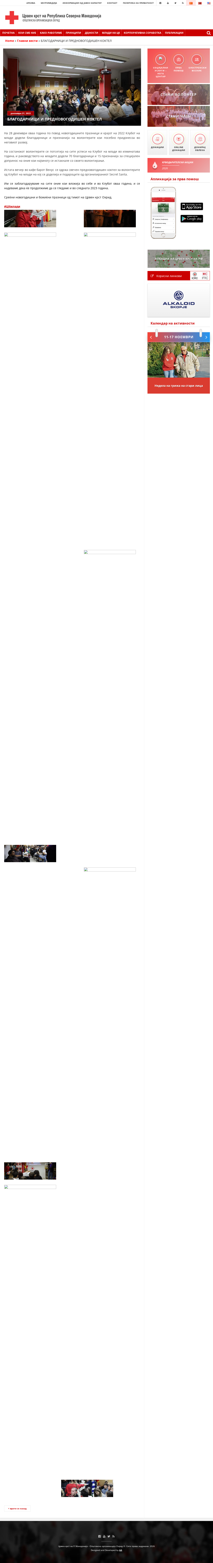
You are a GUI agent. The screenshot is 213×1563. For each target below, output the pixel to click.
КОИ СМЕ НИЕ (27, 33)
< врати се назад (17, 1508)
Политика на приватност (138, 2)
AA (120, 1550)
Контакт (112, 2)
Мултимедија (49, 2)
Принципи (73, 33)
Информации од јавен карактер (82, 2)
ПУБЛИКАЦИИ (174, 33)
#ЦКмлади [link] (12, 206)
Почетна (8, 33)
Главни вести (27, 41)
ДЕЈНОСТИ (91, 33)
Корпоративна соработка (142, 33)
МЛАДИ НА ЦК (111, 33)
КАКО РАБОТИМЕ (51, 33)
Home (9, 41)
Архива (30, 2)
